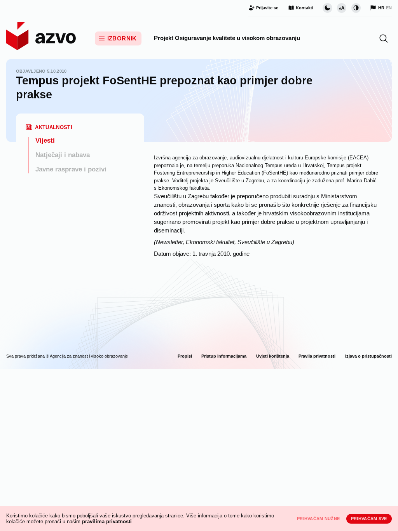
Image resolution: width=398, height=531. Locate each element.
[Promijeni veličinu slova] (341, 7)
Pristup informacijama (223, 356)
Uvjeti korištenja (272, 356)
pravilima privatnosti (107, 521)
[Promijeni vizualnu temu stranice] (327, 7)
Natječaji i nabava (62, 155)
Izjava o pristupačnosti (368, 356)
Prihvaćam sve (369, 518)
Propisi (185, 356)
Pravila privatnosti (316, 356)
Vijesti (45, 140)
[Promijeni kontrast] (356, 7)
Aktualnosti (53, 127)
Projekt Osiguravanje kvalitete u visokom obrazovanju (227, 38)
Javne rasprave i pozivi (70, 169)
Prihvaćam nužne (318, 518)
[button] (384, 38)
